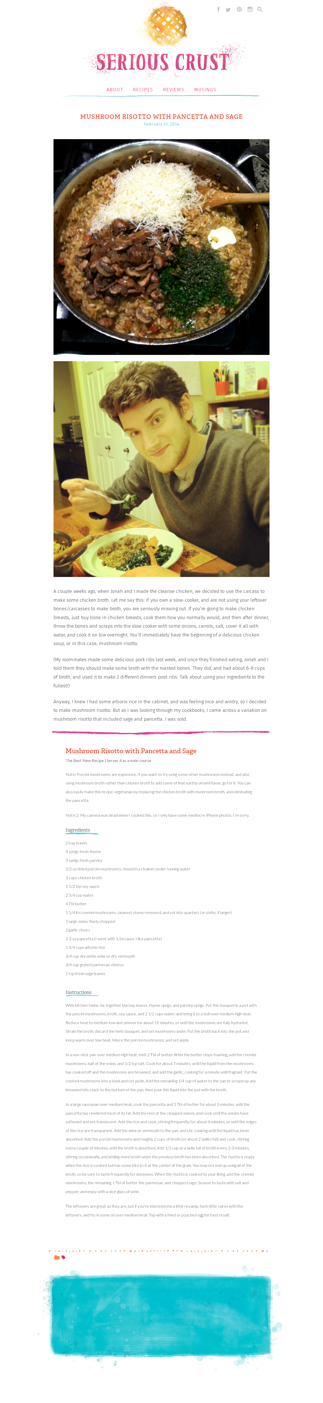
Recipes (143, 90)
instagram (250, 9)
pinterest (239, 9)
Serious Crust (164, 42)
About (114, 90)
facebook (217, 9)
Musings (205, 90)
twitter (228, 9)
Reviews (173, 90)
